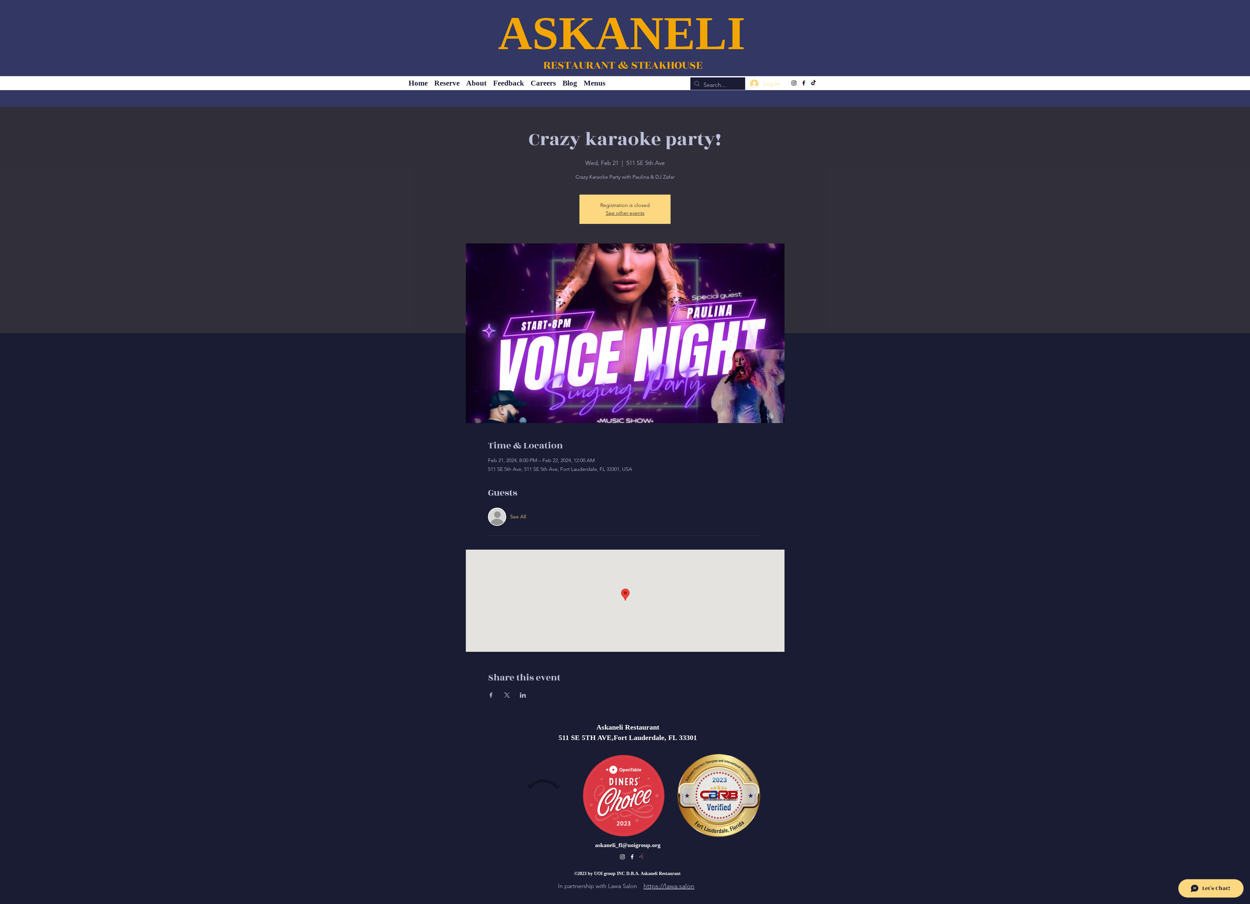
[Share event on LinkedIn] (523, 695)
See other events (625, 213)
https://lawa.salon (669, 886)
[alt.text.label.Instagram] (794, 83)
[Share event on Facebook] (491, 695)
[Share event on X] (507, 695)
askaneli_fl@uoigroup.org (627, 845)
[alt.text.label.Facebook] (803, 83)
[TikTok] (813, 83)
